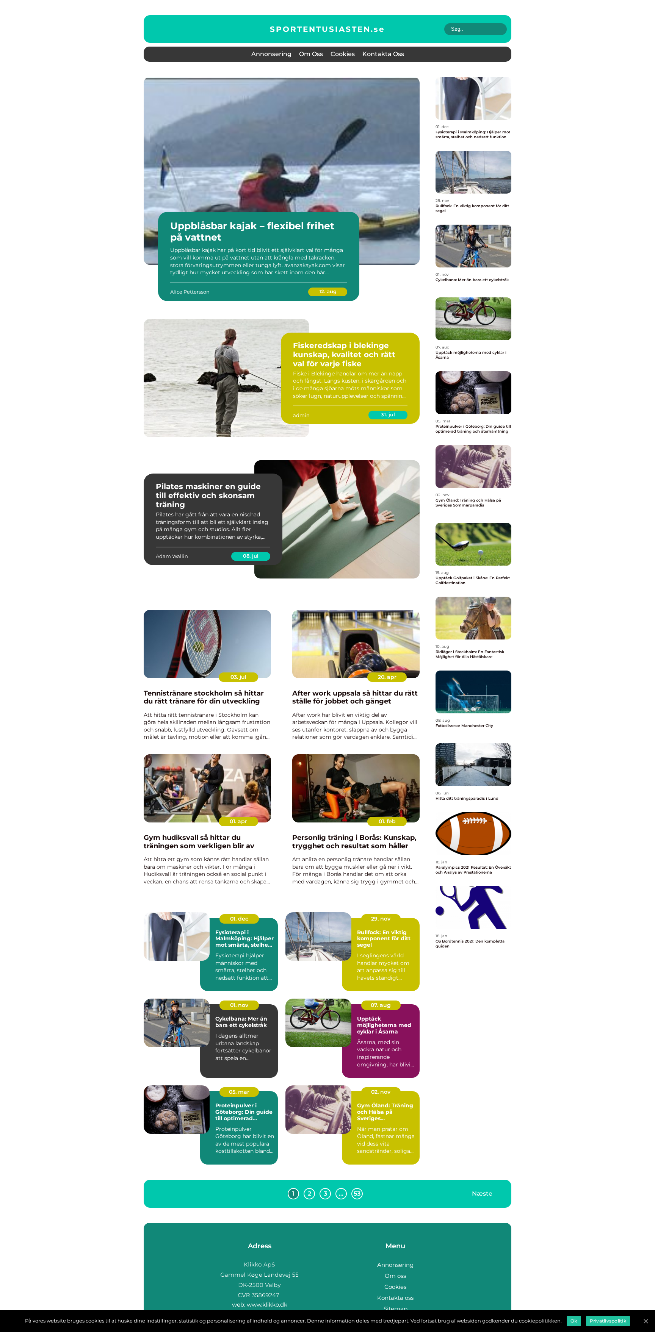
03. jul (238, 677)
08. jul (251, 556)
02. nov (380, 1091)
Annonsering (271, 54)
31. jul (388, 414)
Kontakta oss (383, 54)
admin (301, 415)
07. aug (381, 1005)
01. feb (387, 821)
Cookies (343, 54)
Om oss (311, 54)
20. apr (387, 677)
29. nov (380, 918)
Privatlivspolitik (608, 1321)
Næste (482, 1193)
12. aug (328, 291)
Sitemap (395, 1308)
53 (357, 1193)
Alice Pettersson (190, 292)
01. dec (239, 918)
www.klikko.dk (267, 1304)
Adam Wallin (172, 556)
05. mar (239, 1091)
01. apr (238, 821)
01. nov (239, 1005)
